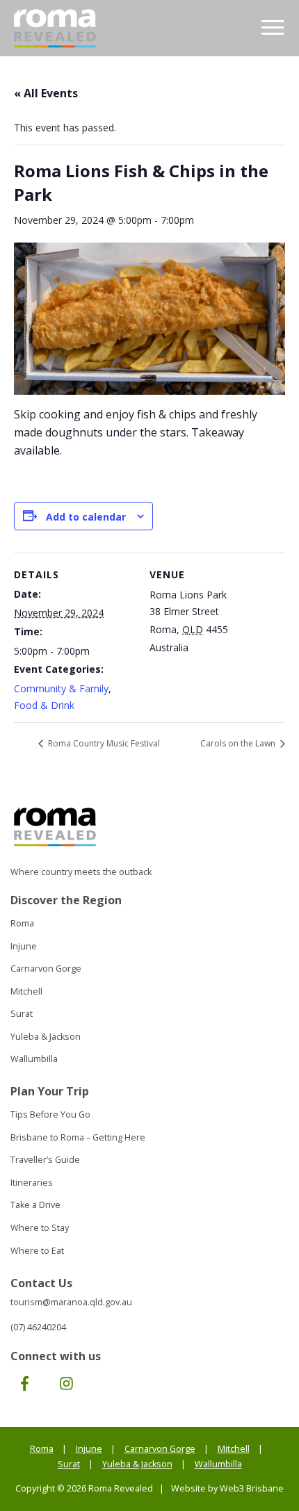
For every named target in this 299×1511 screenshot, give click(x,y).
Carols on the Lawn (238, 743)
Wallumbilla (34, 1059)
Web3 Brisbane (252, 1488)
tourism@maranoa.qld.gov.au (71, 1302)
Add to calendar (86, 516)
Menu (273, 28)
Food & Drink (44, 705)
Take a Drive (35, 1205)
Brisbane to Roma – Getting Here (77, 1137)
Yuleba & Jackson (45, 1037)
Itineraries (31, 1183)
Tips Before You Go (50, 1114)
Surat (21, 1014)
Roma (22, 923)
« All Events (46, 93)
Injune (23, 946)
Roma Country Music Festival (103, 743)
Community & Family (61, 688)
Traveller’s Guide (45, 1160)
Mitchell (26, 991)
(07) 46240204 (38, 1327)
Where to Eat (37, 1251)
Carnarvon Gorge (45, 968)
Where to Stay (39, 1228)
